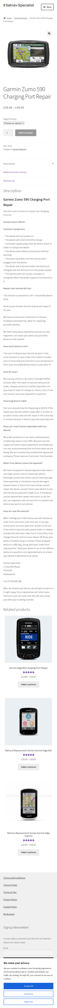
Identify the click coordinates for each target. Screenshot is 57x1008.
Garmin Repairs (20, 18)
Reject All (28, 1001)
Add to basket (26, 132)
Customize (28, 994)
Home (9, 18)
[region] (28, 983)
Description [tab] (9, 163)
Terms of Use (10, 892)
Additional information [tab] (15, 172)
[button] (49, 33)
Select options (28, 684)
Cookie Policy (10, 906)
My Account (9, 914)
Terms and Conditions (14, 877)
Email (5, 948)
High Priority (9, 119)
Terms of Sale (10, 885)
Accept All (28, 986)
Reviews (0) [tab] (9, 180)
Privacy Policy (10, 899)
